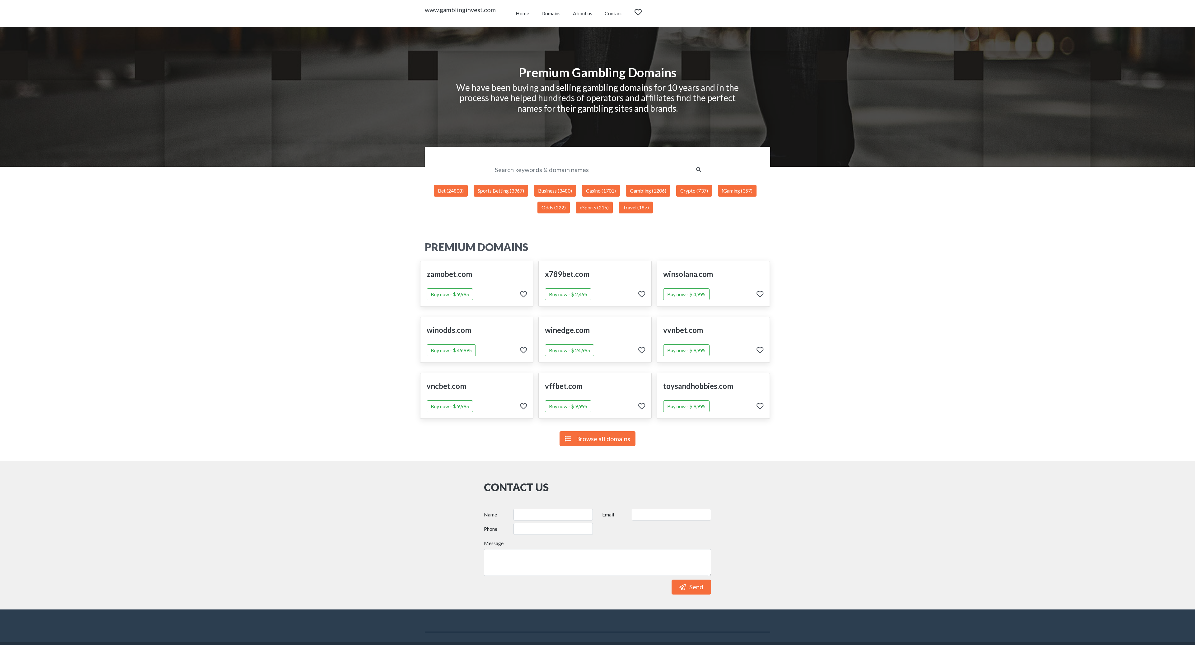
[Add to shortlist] (523, 295)
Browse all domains (603, 438)
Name (490, 514)
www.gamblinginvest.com (460, 9)
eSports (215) (594, 207)
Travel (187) (636, 207)
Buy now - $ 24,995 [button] (569, 350)
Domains (550, 13)
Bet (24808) (451, 191)
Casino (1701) (601, 191)
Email (608, 514)
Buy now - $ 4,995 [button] (686, 294)
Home (522, 13)
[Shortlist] (644, 13)
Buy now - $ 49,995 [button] (451, 350)
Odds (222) (553, 207)
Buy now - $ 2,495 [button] (568, 294)
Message (494, 543)
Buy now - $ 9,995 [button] (450, 294)
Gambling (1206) (648, 191)
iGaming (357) (737, 191)
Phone (490, 529)
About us (582, 13)
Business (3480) (555, 191)
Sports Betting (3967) (501, 191)
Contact (613, 13)
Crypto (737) (694, 191)
